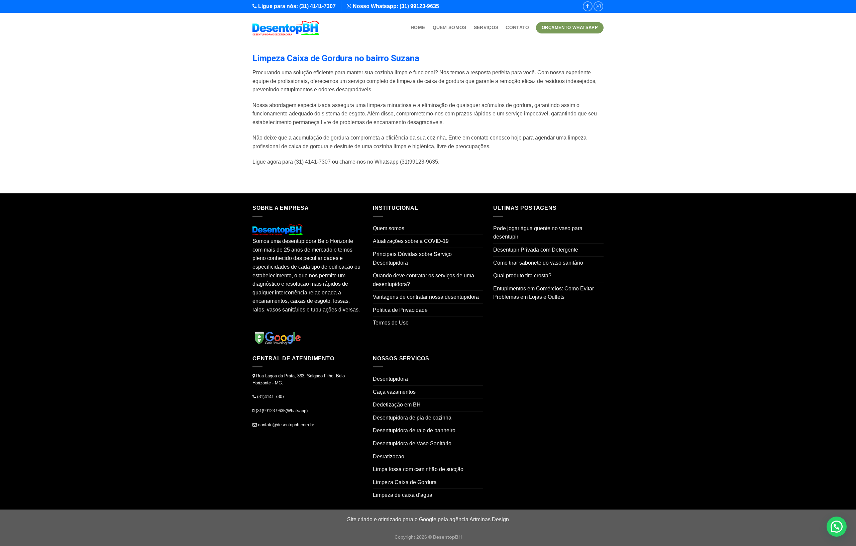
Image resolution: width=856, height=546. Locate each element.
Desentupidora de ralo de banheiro (414, 430)
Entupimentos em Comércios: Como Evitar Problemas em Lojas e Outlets (543, 293)
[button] (837, 527)
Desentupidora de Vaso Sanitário (412, 443)
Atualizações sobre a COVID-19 (411, 241)
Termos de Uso (391, 323)
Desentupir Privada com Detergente (535, 250)
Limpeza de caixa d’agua (402, 495)
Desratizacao (388, 456)
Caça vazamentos (394, 392)
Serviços (486, 27)
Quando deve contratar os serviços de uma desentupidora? (423, 280)
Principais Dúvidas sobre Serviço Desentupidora (412, 258)
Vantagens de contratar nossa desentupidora (426, 297)
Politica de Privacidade (400, 310)
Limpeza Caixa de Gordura (405, 482)
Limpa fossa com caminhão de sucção (418, 469)
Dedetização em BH (397, 404)
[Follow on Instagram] (598, 6)
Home (418, 27)
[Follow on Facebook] (588, 6)
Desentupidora (390, 379)
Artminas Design (489, 519)
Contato (517, 27)
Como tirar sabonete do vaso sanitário (538, 263)
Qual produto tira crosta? (522, 275)
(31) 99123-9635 (419, 6)
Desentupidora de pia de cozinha (412, 418)
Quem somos (449, 27)
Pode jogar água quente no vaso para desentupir (537, 232)
